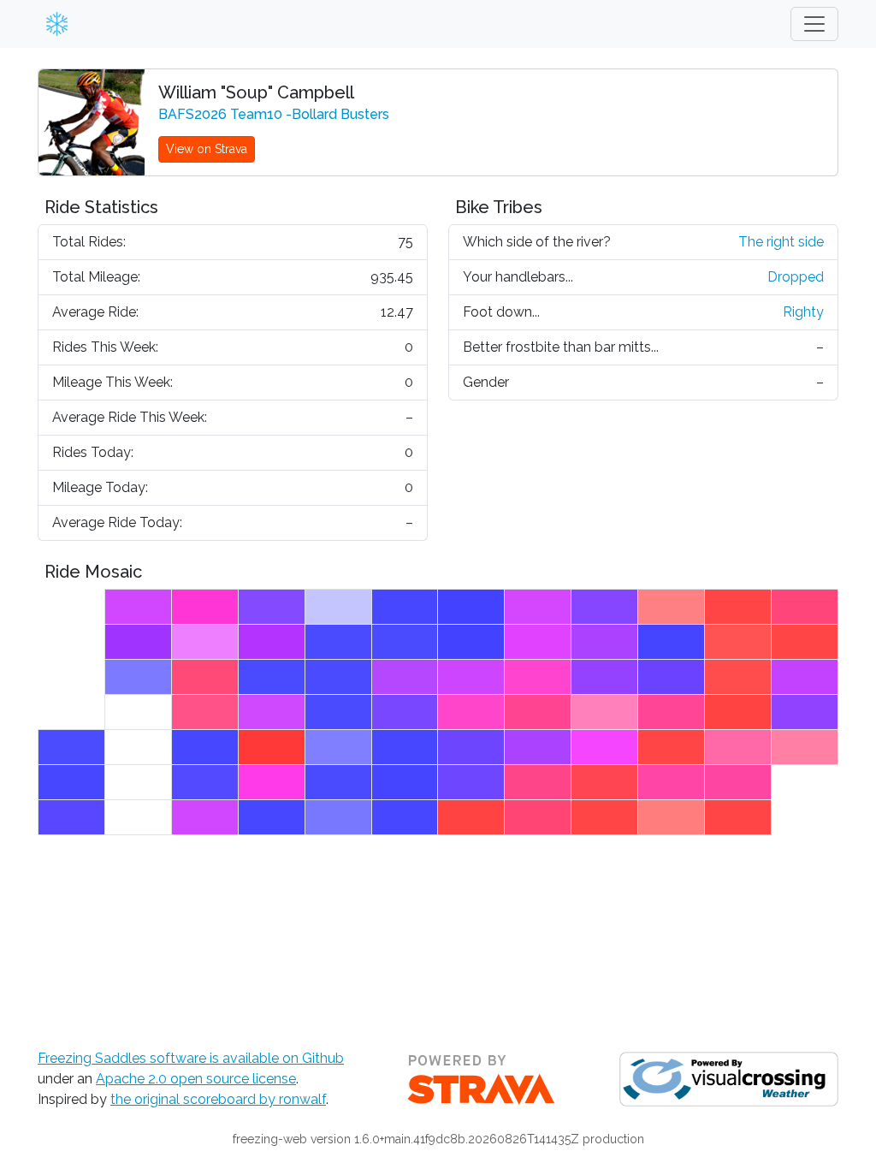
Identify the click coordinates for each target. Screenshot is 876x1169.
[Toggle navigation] (814, 24)
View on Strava (206, 149)
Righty (803, 312)
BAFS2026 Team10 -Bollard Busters (273, 114)
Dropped (795, 277)
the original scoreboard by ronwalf (218, 1099)
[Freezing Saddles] (54, 24)
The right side (781, 242)
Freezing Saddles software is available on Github (191, 1058)
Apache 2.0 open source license (196, 1079)
